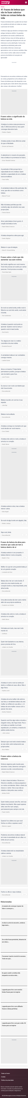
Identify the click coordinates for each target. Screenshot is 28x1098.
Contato (3, 1077)
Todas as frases (5, 1073)
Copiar (24, 131)
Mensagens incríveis (11, 1095)
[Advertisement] (14, 69)
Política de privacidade (7, 1080)
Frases (2, 7)
